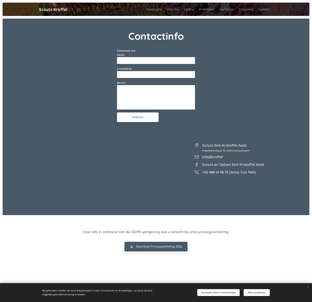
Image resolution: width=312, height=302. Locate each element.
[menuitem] (155, 9)
